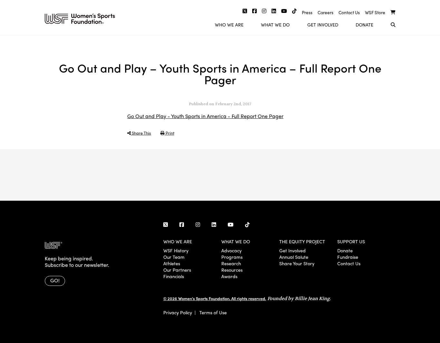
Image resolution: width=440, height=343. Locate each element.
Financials (173, 276)
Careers (325, 12)
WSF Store (375, 12)
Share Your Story (296, 263)
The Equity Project (302, 241)
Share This (141, 133)
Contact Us (349, 12)
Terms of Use (213, 312)
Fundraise (347, 257)
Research (231, 263)
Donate (364, 24)
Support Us (351, 241)
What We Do (275, 24)
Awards (229, 276)
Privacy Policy (177, 312)
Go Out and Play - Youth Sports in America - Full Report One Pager (205, 116)
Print (169, 133)
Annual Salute (293, 257)
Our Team (174, 257)
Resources (232, 270)
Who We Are (229, 24)
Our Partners (177, 270)
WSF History (175, 250)
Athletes (171, 263)
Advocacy (231, 250)
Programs (232, 257)
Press (307, 12)
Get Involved (322, 24)
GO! (55, 280)
